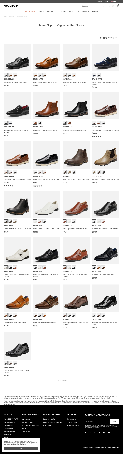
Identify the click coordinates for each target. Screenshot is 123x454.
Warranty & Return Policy (30, 425)
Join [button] (114, 421)
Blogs (6, 437)
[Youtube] (104, 432)
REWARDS (85, 12)
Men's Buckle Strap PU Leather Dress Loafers (16, 276)
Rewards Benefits (49, 419)
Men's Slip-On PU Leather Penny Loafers (105, 130)
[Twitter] (109, 432)
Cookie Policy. (22, 444)
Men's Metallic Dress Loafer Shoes (15, 82)
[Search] (102, 6)
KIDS (77, 12)
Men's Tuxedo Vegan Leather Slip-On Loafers (104, 83)
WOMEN (63, 12)
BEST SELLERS (52, 12)
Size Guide (26, 431)
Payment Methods (10, 431)
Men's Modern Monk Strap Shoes (103, 275)
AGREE (21, 448)
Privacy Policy (8, 425)
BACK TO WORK (30, 12)
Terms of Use (8, 428)
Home (5, 16)
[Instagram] (90, 432)
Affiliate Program (9, 422)
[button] (115, 1)
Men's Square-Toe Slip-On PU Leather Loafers (75, 323)
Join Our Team (72, 422)
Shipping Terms (27, 422)
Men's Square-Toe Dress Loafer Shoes (46, 229)
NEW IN (41, 12)
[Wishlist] (113, 6)
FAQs (24, 428)
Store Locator (71, 419)
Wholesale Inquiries (73, 425)
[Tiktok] (95, 432)
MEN (71, 12)
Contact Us (26, 419)
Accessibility (8, 434)
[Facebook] (86, 432)
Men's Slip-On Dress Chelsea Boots (45, 130)
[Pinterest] (99, 432)
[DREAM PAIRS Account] (109, 6)
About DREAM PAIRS (11, 419)
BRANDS (95, 12)
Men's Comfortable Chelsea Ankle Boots (76, 179)
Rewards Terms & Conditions (53, 422)
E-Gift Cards (47, 425)
